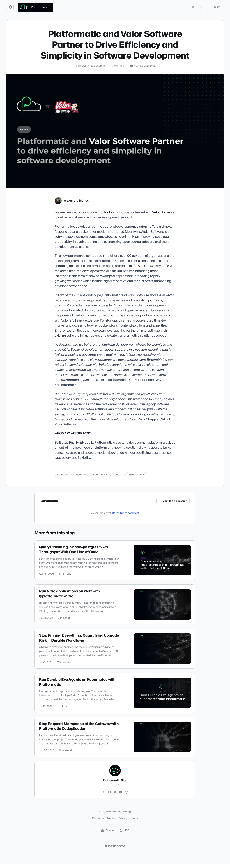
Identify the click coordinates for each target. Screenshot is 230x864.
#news (118, 475)
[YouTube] (121, 792)
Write (217, 7)
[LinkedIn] (115, 792)
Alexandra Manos (76, 200)
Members (98, 818)
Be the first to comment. (126, 513)
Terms (134, 818)
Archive (111, 818)
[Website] (126, 792)
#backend (63, 475)
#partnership (100, 475)
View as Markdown (145, 66)
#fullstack (81, 475)
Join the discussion (175, 501)
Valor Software (163, 212)
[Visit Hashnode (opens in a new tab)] (115, 846)
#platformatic (136, 475)
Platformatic (113, 212)
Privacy (122, 818)
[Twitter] (103, 792)
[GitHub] (109, 792)
